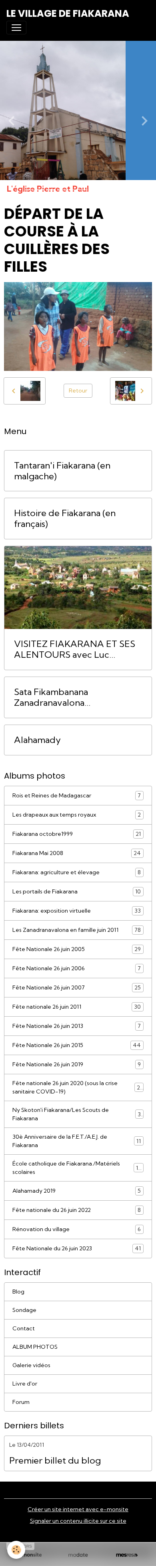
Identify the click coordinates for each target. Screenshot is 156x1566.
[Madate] (78, 1555)
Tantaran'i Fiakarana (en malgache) (62, 471)
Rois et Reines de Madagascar (76, 795)
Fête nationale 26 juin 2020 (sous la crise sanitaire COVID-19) (77, 1087)
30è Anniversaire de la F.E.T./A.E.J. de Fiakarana (76, 1141)
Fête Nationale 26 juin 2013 (76, 1026)
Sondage (24, 1310)
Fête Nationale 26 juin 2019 (76, 1064)
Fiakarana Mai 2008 (76, 853)
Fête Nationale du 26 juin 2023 (76, 1248)
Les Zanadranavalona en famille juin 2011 (76, 930)
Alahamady (37, 740)
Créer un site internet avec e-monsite (78, 1509)
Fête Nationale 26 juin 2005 (76, 949)
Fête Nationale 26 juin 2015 (76, 1045)
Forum (21, 1402)
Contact (23, 1328)
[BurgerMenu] (16, 27)
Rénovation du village (76, 1229)
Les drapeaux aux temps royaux (76, 815)
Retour (78, 390)
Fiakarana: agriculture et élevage (76, 872)
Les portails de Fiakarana (76, 891)
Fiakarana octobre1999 (76, 834)
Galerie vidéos (31, 1365)
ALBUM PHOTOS (35, 1346)
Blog (18, 1291)
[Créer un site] (29, 1555)
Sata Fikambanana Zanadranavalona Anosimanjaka (51, 697)
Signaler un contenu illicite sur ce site (78, 1520)
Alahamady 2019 (76, 1191)
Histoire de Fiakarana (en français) (65, 518)
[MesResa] (127, 1555)
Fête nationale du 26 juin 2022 (76, 1210)
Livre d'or (24, 1383)
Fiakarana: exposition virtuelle (76, 911)
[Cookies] (16, 1550)
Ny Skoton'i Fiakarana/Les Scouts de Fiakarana (76, 1114)
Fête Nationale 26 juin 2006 (76, 968)
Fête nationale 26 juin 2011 (76, 1007)
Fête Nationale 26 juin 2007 (76, 987)
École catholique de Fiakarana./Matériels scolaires (76, 1168)
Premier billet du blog (55, 1460)
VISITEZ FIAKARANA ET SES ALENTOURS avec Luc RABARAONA (74, 649)
